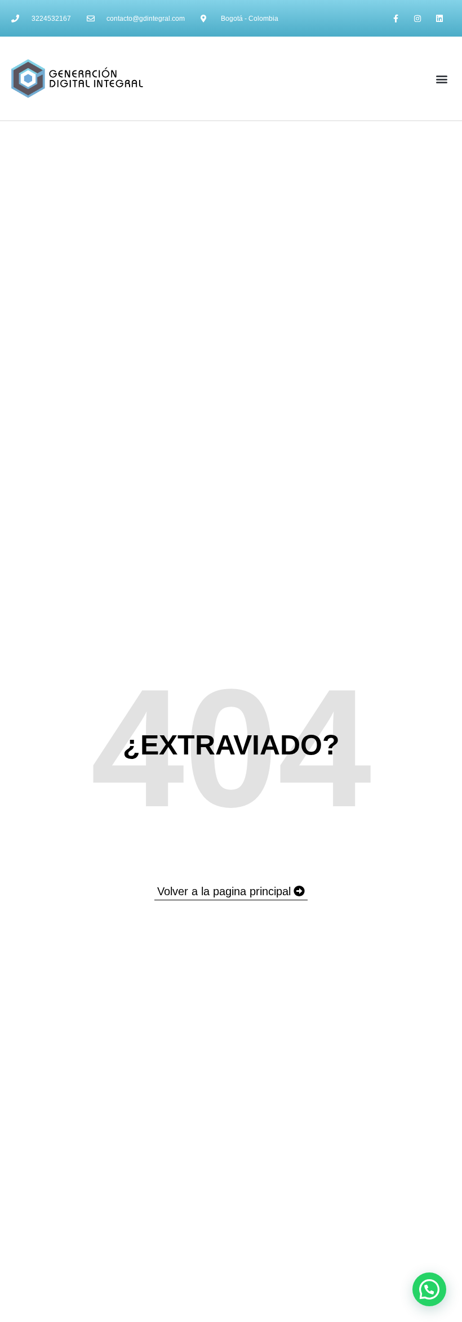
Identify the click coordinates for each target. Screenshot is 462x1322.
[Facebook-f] (395, 18)
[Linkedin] (440, 18)
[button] (441, 78)
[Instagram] (418, 18)
